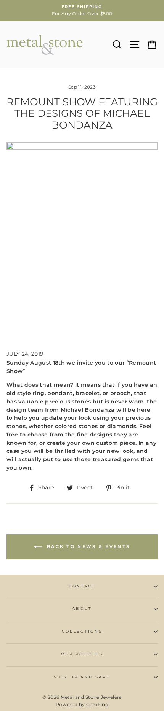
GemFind (97, 704)
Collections (82, 631)
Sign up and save (82, 676)
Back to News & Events (87, 546)
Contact (82, 586)
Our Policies (82, 654)
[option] (82, 10)
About (82, 608)
